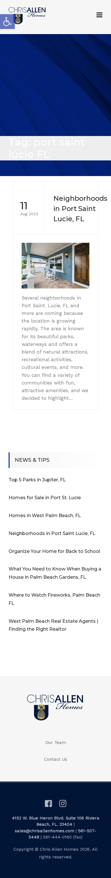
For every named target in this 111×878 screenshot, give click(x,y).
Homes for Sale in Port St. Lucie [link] (45, 497)
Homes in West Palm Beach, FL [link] (45, 515)
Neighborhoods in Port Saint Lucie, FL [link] (52, 533)
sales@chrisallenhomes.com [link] (44, 830)
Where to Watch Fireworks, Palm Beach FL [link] (54, 599)
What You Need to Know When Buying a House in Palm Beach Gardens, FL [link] (55, 573)
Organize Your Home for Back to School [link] (54, 551)
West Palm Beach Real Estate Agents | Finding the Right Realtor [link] (53, 625)
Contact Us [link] (55, 759)
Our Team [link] (56, 742)
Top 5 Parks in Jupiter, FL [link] (37, 479)
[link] (7, 21)
